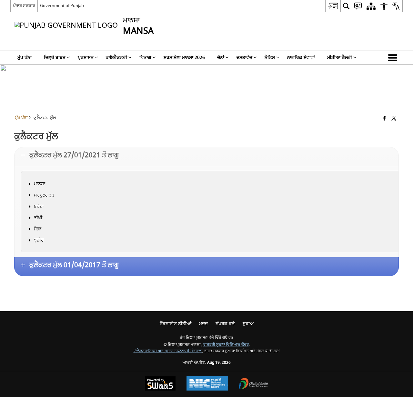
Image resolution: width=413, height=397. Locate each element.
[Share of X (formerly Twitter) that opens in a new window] (394, 118)
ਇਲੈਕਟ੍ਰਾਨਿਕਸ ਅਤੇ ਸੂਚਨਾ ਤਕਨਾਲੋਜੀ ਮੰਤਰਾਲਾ (168, 351)
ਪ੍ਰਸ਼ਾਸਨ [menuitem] (86, 57)
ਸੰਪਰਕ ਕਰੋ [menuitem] (225, 323)
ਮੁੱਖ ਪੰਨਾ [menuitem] (24, 57)
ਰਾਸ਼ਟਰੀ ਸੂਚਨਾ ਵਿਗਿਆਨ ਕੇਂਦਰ (226, 344)
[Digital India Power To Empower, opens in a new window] (253, 384)
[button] (394, 57)
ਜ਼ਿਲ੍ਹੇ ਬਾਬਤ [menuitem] (54, 57)
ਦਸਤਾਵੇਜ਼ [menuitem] (244, 57)
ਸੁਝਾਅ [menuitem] (248, 323)
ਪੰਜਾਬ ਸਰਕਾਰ (24, 6)
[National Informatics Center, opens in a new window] (207, 384)
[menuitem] (332, 6)
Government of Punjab (62, 6)
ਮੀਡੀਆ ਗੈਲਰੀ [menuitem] (339, 57)
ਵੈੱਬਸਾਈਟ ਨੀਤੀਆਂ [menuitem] (175, 323)
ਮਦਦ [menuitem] (203, 323)
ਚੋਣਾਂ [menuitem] (220, 57)
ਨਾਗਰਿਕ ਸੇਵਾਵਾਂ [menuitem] (301, 57)
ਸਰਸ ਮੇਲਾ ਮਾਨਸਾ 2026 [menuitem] (184, 57)
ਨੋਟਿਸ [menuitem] (270, 57)
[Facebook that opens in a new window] (384, 118)
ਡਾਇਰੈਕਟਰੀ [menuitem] (116, 57)
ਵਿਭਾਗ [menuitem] (145, 57)
